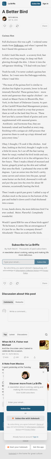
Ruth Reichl (13, 17)
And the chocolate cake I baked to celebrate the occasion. (17, 349)
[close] (43, 372)
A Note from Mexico (13, 363)
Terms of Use (38, 268)
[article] (25, 349)
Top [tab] (5, 334)
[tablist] (13, 302)
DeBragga (18, 45)
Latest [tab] (12, 334)
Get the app (38, 447)
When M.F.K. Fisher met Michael (15, 343)
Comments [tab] (8, 302)
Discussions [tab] (22, 334)
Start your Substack (19, 447)
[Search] (46, 334)
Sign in (45, 3)
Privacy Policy (30, 429)
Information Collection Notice (27, 270)
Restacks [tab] (19, 302)
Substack (12, 453)
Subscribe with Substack (27, 418)
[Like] (4, 26)
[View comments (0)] (11, 26)
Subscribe (36, 3)
